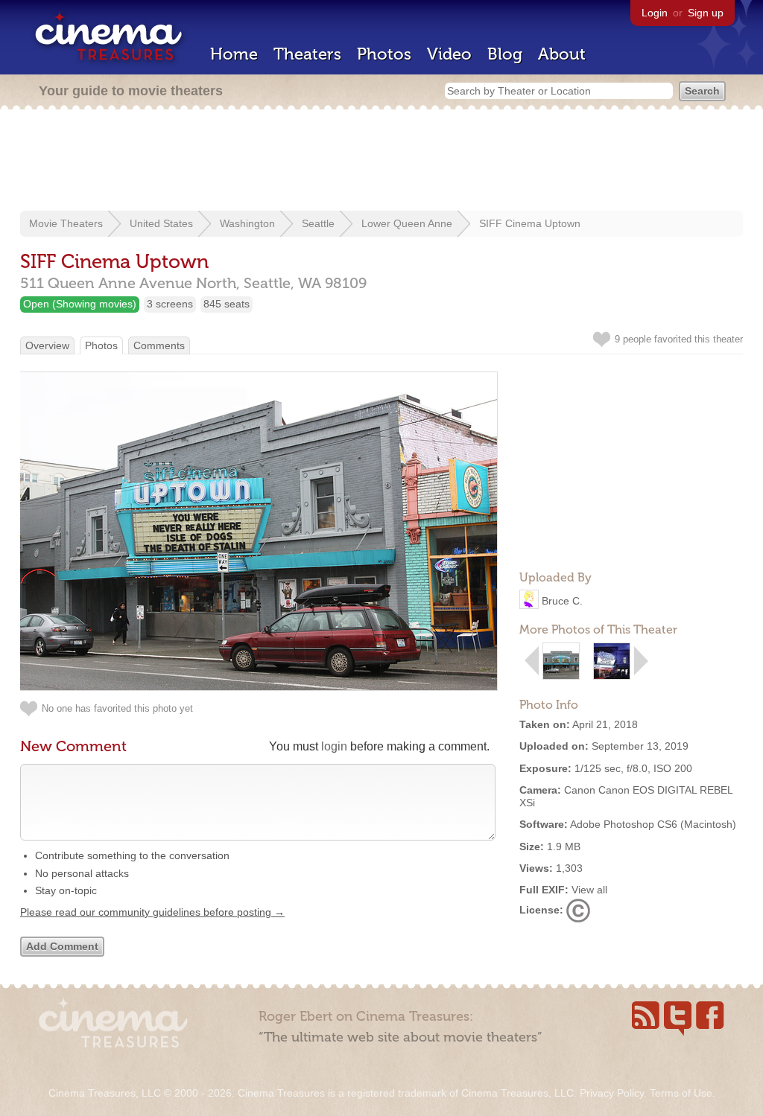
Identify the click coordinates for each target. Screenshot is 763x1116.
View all (589, 890)
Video (449, 54)
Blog (504, 54)
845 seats (226, 304)
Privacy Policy (612, 1093)
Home (234, 54)
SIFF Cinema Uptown (529, 223)
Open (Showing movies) (79, 304)
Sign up (706, 13)
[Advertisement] (381, 161)
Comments (159, 345)
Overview (47, 345)
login (334, 746)
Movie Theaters (66, 223)
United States (161, 223)
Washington (247, 223)
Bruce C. (562, 601)
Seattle (318, 223)
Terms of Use (681, 1093)
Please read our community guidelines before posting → (152, 912)
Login (655, 13)
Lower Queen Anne (406, 223)
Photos (384, 54)
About (562, 54)
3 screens (170, 304)
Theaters (307, 54)
